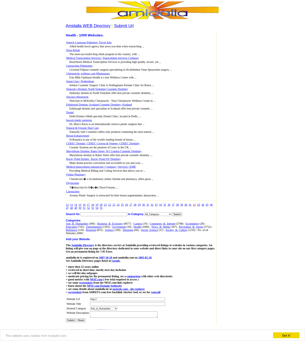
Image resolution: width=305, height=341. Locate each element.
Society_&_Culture (176, 230)
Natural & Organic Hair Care (82, 127)
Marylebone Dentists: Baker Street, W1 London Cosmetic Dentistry (104, 151)
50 (80, 207)
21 (105, 204)
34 (160, 204)
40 (185, 204)
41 (190, 204)
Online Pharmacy (76, 174)
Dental (70, 112)
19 (96, 204)
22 (109, 204)
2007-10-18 (105, 257)
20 (101, 204)
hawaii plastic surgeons (79, 120)
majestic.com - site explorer (128, 288)
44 (202, 204)
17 (88, 204)
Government (119, 226)
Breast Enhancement (77, 135)
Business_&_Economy (110, 223)
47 (67, 207)
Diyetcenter (72, 183)
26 (126, 204)
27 (130, 204)
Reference (71, 230)
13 (71, 204)
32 (152, 204)
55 (101, 207)
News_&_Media (160, 226)
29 (139, 204)
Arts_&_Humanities (77, 223)
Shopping (128, 230)
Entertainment (94, 226)
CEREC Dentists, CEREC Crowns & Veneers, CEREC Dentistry (103, 143)
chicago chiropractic (77, 96)
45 (207, 204)
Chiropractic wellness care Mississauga (88, 73)
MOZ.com (96, 279)
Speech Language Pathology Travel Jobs (89, 42)
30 (143, 204)
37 (173, 204)
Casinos (137, 223)
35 (164, 204)
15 (80, 204)
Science (109, 230)
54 (96, 207)
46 (211, 204)
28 (135, 204)
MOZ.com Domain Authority (104, 285)
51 (84, 207)
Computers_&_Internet (162, 223)
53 (92, 207)
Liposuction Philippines (79, 65)
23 (113, 204)
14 (75, 204)
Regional (91, 230)
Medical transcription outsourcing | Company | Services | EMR (101, 166)
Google (116, 260)
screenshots (86, 282)
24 (118, 204)
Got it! (286, 335)
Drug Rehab (73, 50)
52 (88, 207)
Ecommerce (192, 223)
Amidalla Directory (82, 245)
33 (156, 204)
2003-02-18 (144, 257)
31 (147, 204)
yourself (155, 292)
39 (181, 204)
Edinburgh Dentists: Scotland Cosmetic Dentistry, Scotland (99, 104)
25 (122, 204)
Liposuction (72, 191)
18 (92, 204)
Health (137, 226)
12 (67, 204)
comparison (133, 276)
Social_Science (149, 230)
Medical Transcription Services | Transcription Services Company (102, 58)
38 (177, 204)
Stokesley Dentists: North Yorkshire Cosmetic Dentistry (97, 89)
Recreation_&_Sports (191, 226)
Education (71, 226)
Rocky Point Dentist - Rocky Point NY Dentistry (93, 159)
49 (75, 207)
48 (71, 207)
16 (84, 204)
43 (198, 204)
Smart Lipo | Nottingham (80, 81)
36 (169, 204)
